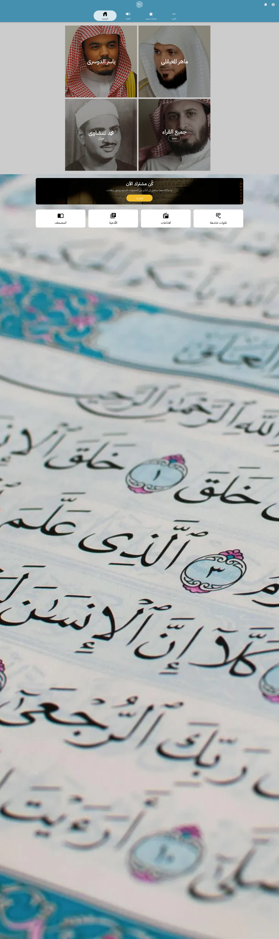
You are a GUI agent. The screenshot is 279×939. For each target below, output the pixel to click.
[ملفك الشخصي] (273, 4)
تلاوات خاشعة (139, 435)
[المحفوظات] (265, 4)
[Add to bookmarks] (180, 451)
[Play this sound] (238, 451)
